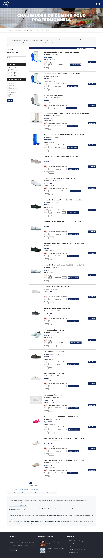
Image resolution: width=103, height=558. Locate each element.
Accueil (11, 30)
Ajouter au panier (76, 64)
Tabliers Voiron (39, 492)
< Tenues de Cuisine (13, 68)
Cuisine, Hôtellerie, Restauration (33, 30)
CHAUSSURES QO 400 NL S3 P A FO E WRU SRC (61, 178)
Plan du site (72, 543)
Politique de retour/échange (76, 541)
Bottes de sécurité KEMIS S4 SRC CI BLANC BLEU (61, 52)
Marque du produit (15, 79)
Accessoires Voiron (14, 492)
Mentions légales (73, 552)
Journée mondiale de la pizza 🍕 (54, 541)
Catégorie (12, 64)
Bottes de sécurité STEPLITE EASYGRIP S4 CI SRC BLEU (64, 135)
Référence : (47, 54)
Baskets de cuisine (13, 71)
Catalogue (18, 30)
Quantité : (61, 64)
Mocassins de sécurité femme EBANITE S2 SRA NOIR (63, 200)
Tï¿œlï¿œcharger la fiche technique (57, 62)
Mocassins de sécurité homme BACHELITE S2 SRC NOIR (64, 243)
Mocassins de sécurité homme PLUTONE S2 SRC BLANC (64, 265)
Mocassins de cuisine (14, 74)
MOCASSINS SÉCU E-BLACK (54, 352)
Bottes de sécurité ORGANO (54, 95)
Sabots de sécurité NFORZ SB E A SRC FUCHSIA (61, 417)
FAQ (70, 546)
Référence (10, 58)
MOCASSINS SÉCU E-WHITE (54, 373)
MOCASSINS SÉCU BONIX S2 (54, 330)
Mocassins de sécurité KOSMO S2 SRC (57, 308)
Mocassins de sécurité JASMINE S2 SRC (58, 287)
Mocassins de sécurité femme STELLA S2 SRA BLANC (63, 222)
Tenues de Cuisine (51, 30)
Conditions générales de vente (77, 549)
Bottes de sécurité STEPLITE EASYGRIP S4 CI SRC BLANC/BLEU (66, 113)
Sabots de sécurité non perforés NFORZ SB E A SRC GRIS (64, 460)
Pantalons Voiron (27, 492)
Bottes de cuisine (13, 72)
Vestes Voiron (51, 492)
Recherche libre (12, 52)
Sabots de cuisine (13, 75)
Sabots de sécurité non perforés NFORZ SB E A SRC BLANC (65, 438)
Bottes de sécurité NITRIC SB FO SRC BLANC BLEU (62, 74)
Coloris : (46, 67)
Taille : (46, 64)
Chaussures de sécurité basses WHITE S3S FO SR (61, 156)
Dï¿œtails (92, 62)
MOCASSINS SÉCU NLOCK (53, 395)
